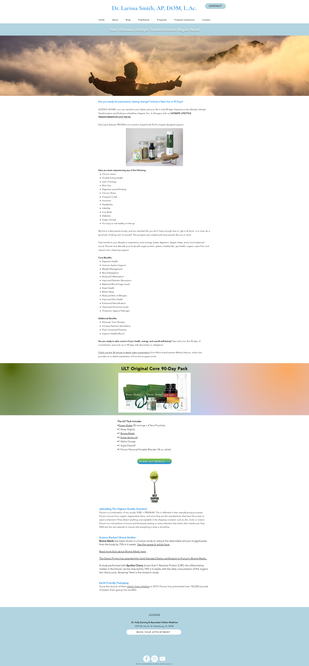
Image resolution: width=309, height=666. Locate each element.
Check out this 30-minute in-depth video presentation (124, 352)
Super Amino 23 (128, 437)
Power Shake (125, 425)
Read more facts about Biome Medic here (122, 551)
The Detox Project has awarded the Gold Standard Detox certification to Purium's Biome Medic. (153, 558)
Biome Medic (127, 433)
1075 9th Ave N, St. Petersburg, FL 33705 (154, 626)
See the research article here (153, 544)
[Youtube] (162, 658)
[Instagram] (154, 658)
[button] (115, 19)
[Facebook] (146, 658)
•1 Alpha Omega (126, 441)
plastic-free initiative (138, 586)
